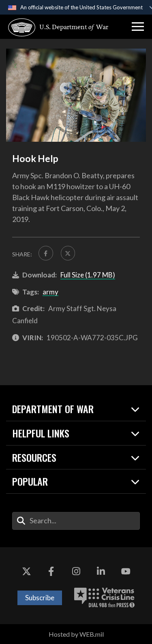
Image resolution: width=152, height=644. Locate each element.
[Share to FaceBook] (46, 253)
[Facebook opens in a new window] (51, 571)
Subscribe (39, 597)
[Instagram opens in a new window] (76, 571)
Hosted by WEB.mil (76, 634)
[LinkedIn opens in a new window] (101, 571)
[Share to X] (68, 253)
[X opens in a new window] (26, 571)
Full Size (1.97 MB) (87, 275)
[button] (138, 26)
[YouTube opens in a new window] (126, 571)
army (50, 292)
